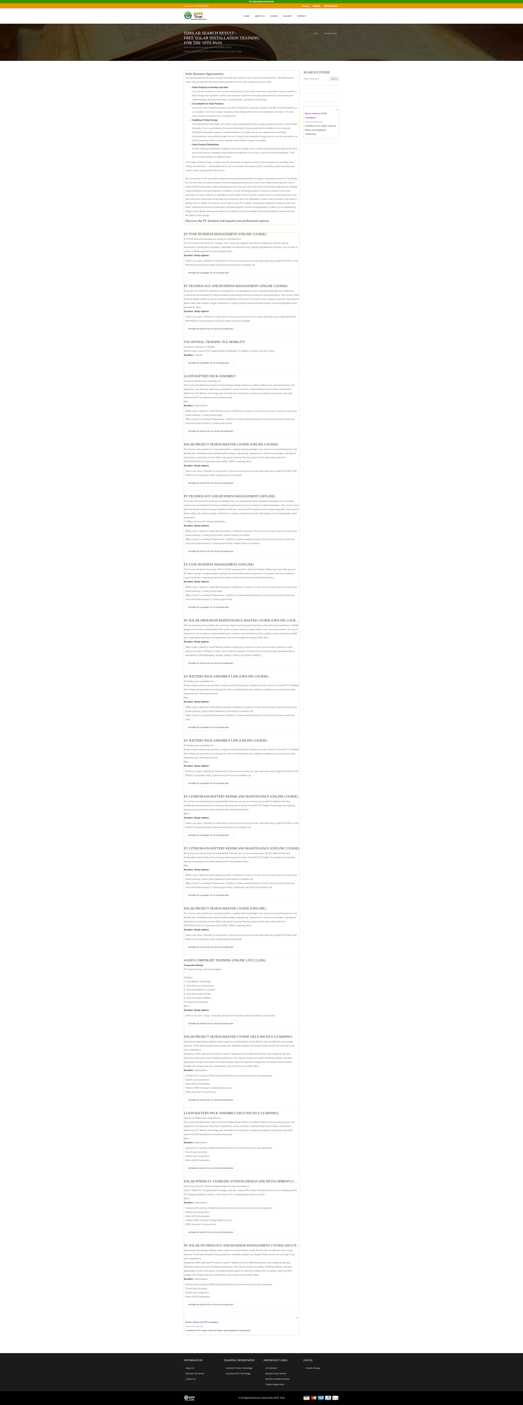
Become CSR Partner (195, 1373)
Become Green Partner (276, 1373)
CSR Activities (330, 6)
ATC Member (271, 1368)
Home (315, 33)
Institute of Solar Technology (239, 1368)
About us (190, 1368)
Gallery (287, 16)
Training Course (330, 33)
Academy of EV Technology (238, 1373)
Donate (316, 6)
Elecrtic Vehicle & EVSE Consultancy (202, 1322)
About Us (260, 16)
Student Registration (275, 1384)
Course (274, 16)
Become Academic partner (278, 1379)
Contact (301, 16)
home (247, 16)
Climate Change (312, 1368)
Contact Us (191, 1379)
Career (305, 6)
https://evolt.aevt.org (194, 1326)
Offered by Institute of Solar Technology (210, 328)
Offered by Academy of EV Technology (208, 273)
